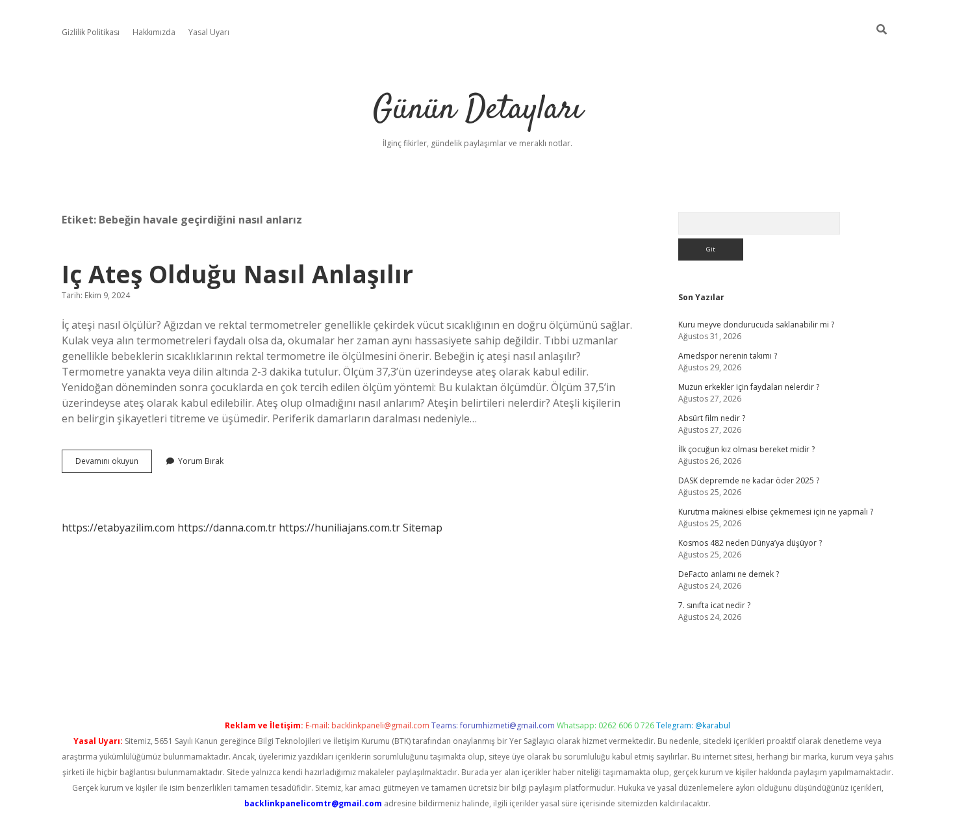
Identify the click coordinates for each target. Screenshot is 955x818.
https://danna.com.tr (226, 527)
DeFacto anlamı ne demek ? (728, 574)
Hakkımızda (154, 32)
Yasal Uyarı (208, 32)
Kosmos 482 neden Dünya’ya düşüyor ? (750, 542)
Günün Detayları (478, 110)
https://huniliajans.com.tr (339, 527)
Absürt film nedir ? (711, 418)
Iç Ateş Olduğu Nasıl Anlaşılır (237, 273)
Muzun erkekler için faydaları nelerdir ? (748, 386)
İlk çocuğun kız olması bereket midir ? (746, 449)
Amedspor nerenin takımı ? (727, 355)
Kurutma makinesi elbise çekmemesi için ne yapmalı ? (775, 511)
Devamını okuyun (113, 464)
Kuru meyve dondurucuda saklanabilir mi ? (756, 324)
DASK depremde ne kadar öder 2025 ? (748, 480)
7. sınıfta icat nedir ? (714, 605)
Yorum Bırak (200, 461)
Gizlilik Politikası (91, 32)
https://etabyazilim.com (118, 527)
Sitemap (422, 527)
